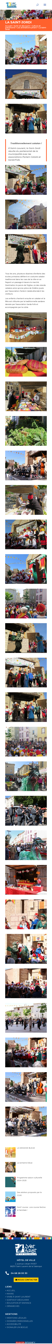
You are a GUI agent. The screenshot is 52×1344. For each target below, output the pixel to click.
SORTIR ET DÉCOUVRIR (18, 1300)
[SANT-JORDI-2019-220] (26, 480)
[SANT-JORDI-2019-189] (26, 998)
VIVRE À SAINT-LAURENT (18, 1297)
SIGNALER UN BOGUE (17, 1327)
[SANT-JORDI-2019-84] (26, 64)
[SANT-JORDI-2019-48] (26, 687)
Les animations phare (27, 28)
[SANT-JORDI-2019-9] (26, 342)
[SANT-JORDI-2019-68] (26, 264)
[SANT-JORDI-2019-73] (26, 229)
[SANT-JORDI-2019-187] (26, 964)
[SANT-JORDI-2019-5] (26, 99)
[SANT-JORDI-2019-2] (26, 377)
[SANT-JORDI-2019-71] (26, 195)
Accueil (8, 26)
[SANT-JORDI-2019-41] (26, 133)
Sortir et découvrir (22, 26)
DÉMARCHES (13, 1306)
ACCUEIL (11, 1290)
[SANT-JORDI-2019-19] (26, 791)
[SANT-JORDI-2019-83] (26, 549)
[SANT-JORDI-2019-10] (26, 411)
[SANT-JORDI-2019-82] (26, 584)
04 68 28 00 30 (19, 1273)
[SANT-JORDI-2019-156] (26, 895)
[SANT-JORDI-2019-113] (26, 826)
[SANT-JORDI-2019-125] (26, 860)
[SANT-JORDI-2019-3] (26, 446)
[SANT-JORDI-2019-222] (26, 1033)
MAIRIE (10, 1294)
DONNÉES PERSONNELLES (20, 1321)
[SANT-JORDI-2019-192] (26, 1067)
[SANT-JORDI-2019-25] (26, 756)
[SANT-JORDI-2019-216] (26, 1102)
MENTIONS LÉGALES (16, 1318)
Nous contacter (27, 1280)
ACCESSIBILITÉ (14, 1324)
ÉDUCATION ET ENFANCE (19, 1303)
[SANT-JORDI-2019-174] (26, 929)
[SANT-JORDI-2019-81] (26, 618)
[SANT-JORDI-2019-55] (26, 653)
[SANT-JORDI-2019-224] (26, 1136)
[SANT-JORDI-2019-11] (26, 515)
